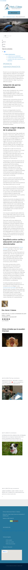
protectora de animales (9, 287)
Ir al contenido (3, 0)
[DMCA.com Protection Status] (14, 521)
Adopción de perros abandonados (15, 56)
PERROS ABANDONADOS (10, 54)
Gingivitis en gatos (8, 375)
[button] (14, 41)
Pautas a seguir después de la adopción (16, 57)
